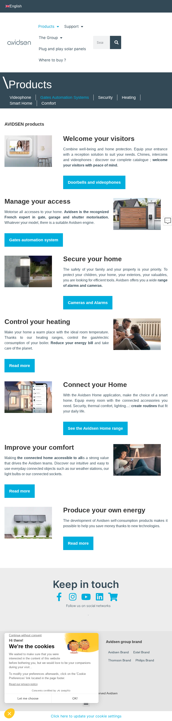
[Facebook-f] (59, 597)
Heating (129, 97)
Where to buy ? (52, 60)
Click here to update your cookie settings (86, 716)
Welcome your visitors (99, 138)
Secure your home (92, 259)
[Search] (115, 42)
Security (105, 97)
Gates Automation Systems (64, 97)
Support (71, 26)
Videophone (20, 97)
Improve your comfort (39, 447)
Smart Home (21, 103)
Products (46, 26)
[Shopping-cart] (113, 597)
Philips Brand (144, 660)
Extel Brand (141, 652)
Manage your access (37, 201)
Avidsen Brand (118, 652)
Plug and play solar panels (62, 49)
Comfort (48, 103)
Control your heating (37, 321)
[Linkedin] (99, 597)
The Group (48, 37)
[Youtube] (86, 597)
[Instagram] (72, 597)
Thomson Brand (119, 660)
